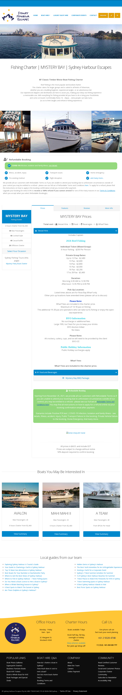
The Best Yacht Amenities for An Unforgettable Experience (99, 567)
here (86, 185)
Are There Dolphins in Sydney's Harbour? (20, 590)
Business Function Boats (16, 668)
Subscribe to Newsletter (107, 677)
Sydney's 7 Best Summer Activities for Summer (95, 573)
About (70, 662)
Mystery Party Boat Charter (16, 263)
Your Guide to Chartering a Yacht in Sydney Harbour (25, 567)
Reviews (87, 208)
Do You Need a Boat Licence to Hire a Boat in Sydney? (26, 581)
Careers (71, 668)
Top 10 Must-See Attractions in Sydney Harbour (23, 570)
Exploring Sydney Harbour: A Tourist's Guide (21, 564)
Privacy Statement (80, 691)
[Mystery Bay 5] (15, 140)
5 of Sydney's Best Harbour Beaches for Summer (96, 576)
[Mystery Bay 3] (107, 120)
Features (64, 208)
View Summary (20, 534)
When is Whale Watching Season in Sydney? (21, 584)
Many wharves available (76, 643)
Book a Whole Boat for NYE (17, 674)
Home (35, 15)
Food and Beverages (48, 372)
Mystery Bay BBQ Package (77, 378)
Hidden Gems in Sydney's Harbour (90, 564)
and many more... (97, 178)
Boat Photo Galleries (15, 662)
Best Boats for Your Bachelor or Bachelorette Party (25, 573)
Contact (93, 15)
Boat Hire (45, 15)
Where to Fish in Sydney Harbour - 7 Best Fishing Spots (26, 579)
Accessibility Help (104, 680)
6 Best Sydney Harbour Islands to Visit (91, 584)
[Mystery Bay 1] (15, 120)
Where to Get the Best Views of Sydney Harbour (23, 576)
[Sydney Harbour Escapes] (16, 15)
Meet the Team (74, 665)
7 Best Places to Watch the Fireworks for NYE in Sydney (98, 579)
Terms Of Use (65, 691)
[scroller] (118, 692)
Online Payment (74, 671)
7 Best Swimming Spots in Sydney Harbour (93, 581)
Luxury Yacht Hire (60, 15)
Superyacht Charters (14, 665)
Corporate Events (78, 15)
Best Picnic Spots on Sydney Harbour (91, 587)
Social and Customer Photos (109, 668)
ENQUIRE (103, 15)
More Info (109, 208)
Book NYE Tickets (13, 671)
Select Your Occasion (16, 251)
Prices (42, 208)
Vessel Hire (43, 230)
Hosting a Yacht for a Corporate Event (91, 570)
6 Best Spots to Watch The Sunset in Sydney (22, 587)
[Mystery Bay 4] (107, 140)
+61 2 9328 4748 (107, 637)
